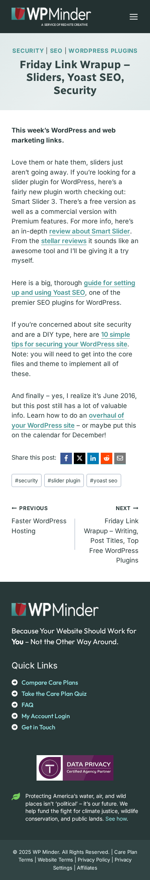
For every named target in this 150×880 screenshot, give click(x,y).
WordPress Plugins (103, 50)
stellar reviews (64, 241)
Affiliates (87, 868)
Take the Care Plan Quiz (54, 693)
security (26, 480)
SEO (56, 50)
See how (116, 818)
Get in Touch (38, 727)
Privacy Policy (94, 859)
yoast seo (103, 480)
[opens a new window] (66, 458)
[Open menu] (132, 17)
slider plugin (64, 480)
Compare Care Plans (50, 682)
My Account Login (46, 716)
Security (28, 50)
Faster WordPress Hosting (39, 520)
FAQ (27, 705)
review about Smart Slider (89, 231)
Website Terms (55, 859)
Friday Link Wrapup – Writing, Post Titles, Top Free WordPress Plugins (111, 534)
